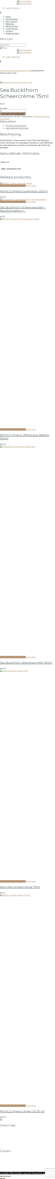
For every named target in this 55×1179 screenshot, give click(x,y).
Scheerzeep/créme (23, 70)
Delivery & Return (8, 121)
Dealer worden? (12, 1138)
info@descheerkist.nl (9, 1166)
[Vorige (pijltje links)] (1, 1178)
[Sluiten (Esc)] (9, 1176)
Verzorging (10, 70)
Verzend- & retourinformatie (18, 1143)
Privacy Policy (12, 1145)
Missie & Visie (12, 1133)
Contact (9, 1136)
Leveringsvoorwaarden (16, 1140)
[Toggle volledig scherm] (4, 1176)
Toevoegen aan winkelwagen (12, 114)
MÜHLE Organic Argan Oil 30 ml (22, 1111)
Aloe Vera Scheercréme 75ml (20, 887)
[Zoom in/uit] (1, 1176)
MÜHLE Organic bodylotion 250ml (24, 191)
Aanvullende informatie (17, 128)
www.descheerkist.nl (9, 1168)
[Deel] (6, 1176)
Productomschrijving (16, 125)
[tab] (30, 125)
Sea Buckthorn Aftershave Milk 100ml (26, 662)
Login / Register (13, 8)
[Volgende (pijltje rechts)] (4, 1178)
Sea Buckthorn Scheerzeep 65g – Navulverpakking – (23, 209)
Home (2, 70)
